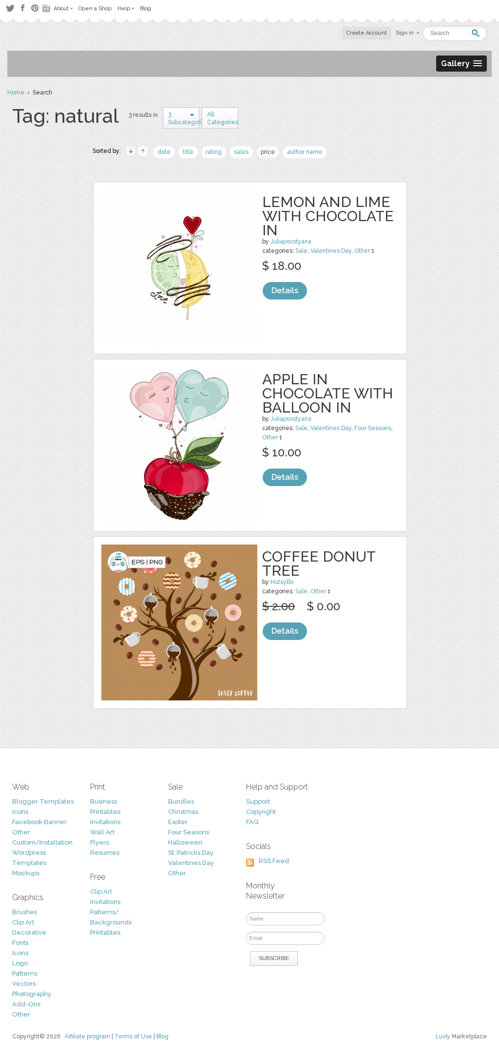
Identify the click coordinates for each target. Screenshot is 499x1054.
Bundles (181, 801)
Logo (20, 963)
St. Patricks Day (190, 852)
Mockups (25, 873)
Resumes (104, 852)
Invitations (105, 822)
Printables (105, 811)
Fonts (20, 942)
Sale (301, 250)
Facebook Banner (39, 822)
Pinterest (35, 8)
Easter (178, 822)
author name (304, 152)
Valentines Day (330, 250)
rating (214, 152)
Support (258, 801)
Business (103, 801)
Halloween (185, 842)
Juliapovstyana (290, 241)
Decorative (29, 932)
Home (15, 92)
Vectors (24, 983)
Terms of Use (133, 1036)
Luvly (443, 1036)
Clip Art (23, 922)
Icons (20, 811)
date (164, 152)
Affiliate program (87, 1036)
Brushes (24, 912)
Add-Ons (26, 1004)
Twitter (10, 8)
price (268, 152)
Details (284, 290)
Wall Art (102, 832)
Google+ (47, 8)
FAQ (252, 822)
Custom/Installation (42, 842)
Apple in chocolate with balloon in (327, 393)
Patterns (24, 973)
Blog (162, 1036)
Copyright (261, 811)
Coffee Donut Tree (318, 563)
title (188, 152)
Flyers (99, 842)
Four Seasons (372, 428)
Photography (31, 994)
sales (241, 152)
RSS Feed (274, 861)
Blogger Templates (43, 801)
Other (362, 250)
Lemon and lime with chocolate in (328, 216)
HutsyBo (281, 582)
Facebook (22, 8)
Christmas (183, 811)
